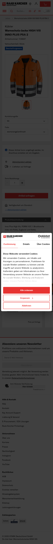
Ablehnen (26, 305)
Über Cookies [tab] (43, 244)
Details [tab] (26, 244)
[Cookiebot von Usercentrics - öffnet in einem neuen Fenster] (38, 236)
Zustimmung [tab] (9, 244)
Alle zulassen (26, 290)
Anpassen (25, 298)
